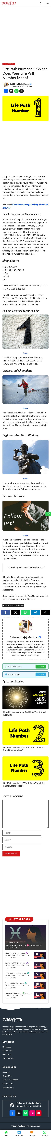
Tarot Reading (7, 1058)
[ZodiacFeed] (8, 3)
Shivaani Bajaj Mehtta (20, 84)
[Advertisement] (25, 34)
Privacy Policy (7, 1083)
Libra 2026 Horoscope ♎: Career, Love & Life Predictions (18, 994)
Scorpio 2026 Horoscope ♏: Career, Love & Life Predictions (17, 984)
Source (25, 353)
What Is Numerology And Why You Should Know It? (24, 713)
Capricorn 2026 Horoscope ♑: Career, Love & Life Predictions (17, 964)
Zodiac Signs (7, 1051)
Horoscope (6, 1047)
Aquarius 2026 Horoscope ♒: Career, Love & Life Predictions (17, 954)
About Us (6, 1072)
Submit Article (7, 1087)
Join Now (40, 666)
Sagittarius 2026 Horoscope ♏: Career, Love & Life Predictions (17, 974)
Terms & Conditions (10, 1080)
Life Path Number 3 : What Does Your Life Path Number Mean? (23, 784)
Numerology (7, 1054)
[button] (40, 3)
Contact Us (6, 1076)
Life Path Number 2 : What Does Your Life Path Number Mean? (23, 749)
